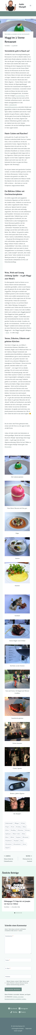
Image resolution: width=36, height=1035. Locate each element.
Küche (12, 837)
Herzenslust (8, 447)
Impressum (28, 1028)
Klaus (23, 833)
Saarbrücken (8, 840)
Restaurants (26, 34)
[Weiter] (31, 894)
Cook (12, 826)
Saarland (16, 840)
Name (7, 960)
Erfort (7, 830)
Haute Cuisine (16, 833)
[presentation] (18, 887)
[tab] (14, 912)
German (27, 830)
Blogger (17, 823)
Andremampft (9, 823)
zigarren (7, 847)
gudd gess (8, 833)
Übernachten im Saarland (27, 858)
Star (22, 840)
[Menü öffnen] (30, 5)
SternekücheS (17, 844)
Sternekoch (8, 844)
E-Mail (7, 968)
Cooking (18, 826)
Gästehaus (20, 830)
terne (24, 844)
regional (18, 837)
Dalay (24, 826)
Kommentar (9, 936)
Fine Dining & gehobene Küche (13, 34)
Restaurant (25, 837)
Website (7, 976)
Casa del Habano (20, 95)
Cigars (7, 826)
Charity (23, 823)
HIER (7, 332)
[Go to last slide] (4, 894)
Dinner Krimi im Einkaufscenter (8, 858)
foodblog (13, 830)
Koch (6, 837)
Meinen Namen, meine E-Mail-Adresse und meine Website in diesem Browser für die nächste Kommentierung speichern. (18, 982)
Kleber (8, 45)
